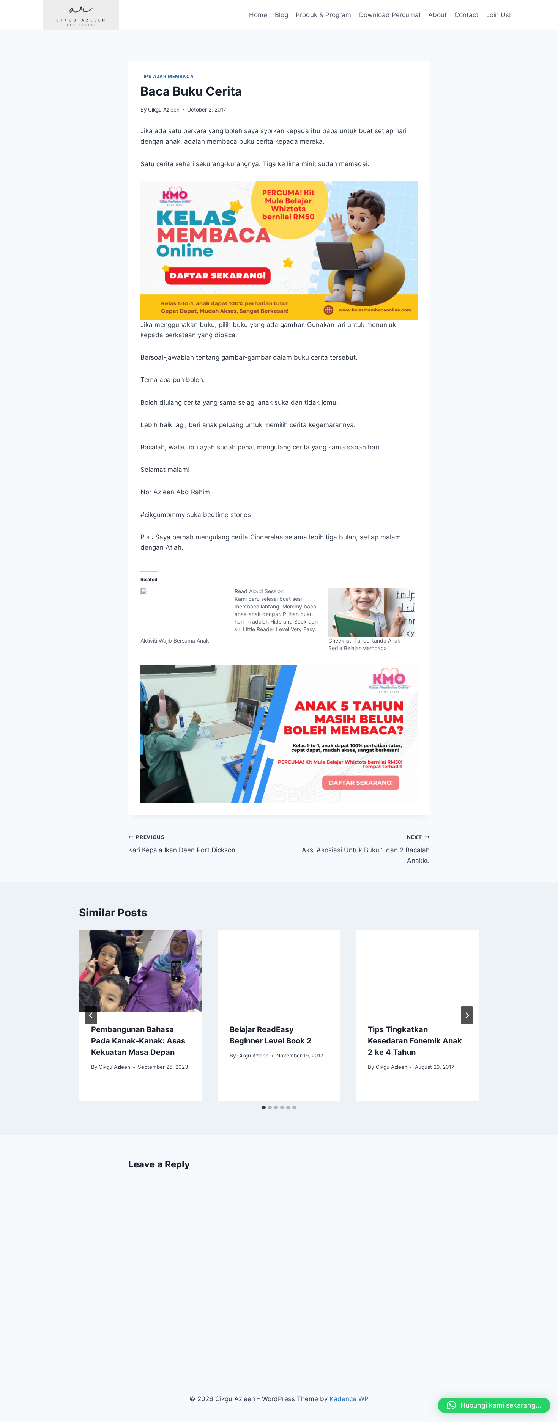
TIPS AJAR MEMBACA (167, 76)
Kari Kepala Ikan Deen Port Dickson (181, 844)
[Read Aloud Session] (282, 610)
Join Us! (498, 15)
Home (258, 15)
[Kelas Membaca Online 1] (279, 250)
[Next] (467, 1015)
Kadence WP (349, 1399)
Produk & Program (323, 15)
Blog (281, 15)
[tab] (264, 1107)
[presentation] (140, 971)
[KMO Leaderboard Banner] (279, 734)
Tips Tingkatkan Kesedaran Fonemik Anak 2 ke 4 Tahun (415, 1041)
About (437, 15)
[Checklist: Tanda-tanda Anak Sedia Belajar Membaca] (371, 612)
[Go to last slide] (91, 1015)
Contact (466, 15)
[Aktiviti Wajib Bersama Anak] (183, 612)
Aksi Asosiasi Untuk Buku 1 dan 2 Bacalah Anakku (366, 849)
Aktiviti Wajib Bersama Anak (174, 640)
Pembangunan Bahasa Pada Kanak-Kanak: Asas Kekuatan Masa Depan (138, 1041)
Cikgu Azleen (164, 110)
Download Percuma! (390, 15)
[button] (494, 1405)
